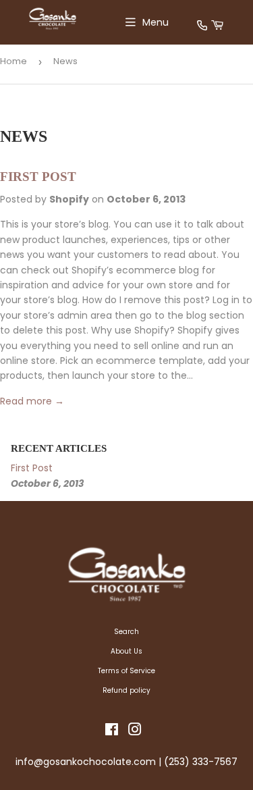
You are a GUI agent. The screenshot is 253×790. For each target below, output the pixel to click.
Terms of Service (126, 671)
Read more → (32, 401)
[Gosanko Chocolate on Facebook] (112, 732)
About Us (126, 651)
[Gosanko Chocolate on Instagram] (135, 732)
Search (126, 632)
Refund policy (126, 690)
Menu (155, 22)
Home (13, 61)
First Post (38, 176)
